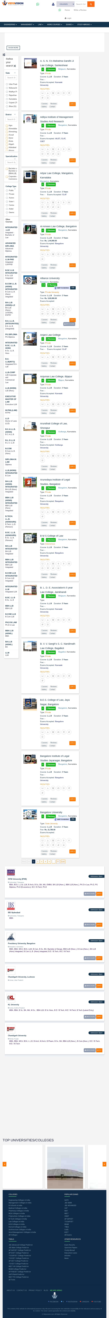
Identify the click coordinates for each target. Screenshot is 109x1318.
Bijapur (61, 380)
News (66, 1258)
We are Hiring (56, 1290)
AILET (57, 139)
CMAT (66, 1216)
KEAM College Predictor (17, 1269)
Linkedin (85, 1302)
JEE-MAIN (68, 1203)
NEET (66, 1213)
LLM (7, 653)
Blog (46, 1290)
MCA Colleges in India (17, 1213)
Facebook (54, 1302)
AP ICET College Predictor (18, 1261)
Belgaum (62, 69)
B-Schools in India (15, 1205)
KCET (66, 1232)
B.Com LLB (10, 614)
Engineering (10, 24)
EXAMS (69, 24)
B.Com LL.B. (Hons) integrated (11, 286)
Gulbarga (62, 431)
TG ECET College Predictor (19, 1258)
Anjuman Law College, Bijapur (56, 376)
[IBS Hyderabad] (11, 906)
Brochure (70, 324)
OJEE (66, 1230)
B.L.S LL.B (10, 440)
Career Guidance (65, 30)
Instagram (72, 1302)
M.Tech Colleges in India (18, 1219)
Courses (44, 104)
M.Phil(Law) (11, 410)
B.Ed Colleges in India (17, 1224)
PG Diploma (11, 334)
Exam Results (69, 1245)
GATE (66, 1200)
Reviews (54, 104)
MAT (66, 1211)
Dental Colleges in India (17, 1227)
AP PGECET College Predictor (20, 1272)
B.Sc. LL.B (10, 597)
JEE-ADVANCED (70, 1205)
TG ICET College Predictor (18, 1264)
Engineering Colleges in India (19, 1200)
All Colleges (13, 1235)
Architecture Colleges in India (20, 1230)
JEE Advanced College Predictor (21, 1245)
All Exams (68, 1235)
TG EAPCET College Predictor (20, 1256)
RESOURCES (34, 30)
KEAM (66, 1224)
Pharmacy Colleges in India (19, 1211)
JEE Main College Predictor (19, 1248)
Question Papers (70, 1248)
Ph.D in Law (11, 622)
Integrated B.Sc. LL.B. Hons (11, 345)
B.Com (8, 448)
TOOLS (20, 30)
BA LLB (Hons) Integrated (11, 484)
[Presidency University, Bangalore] (11, 937)
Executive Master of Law (10, 399)
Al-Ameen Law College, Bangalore (58, 226)
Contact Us (22, 1290)
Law (40, 24)
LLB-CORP (10, 372)
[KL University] (11, 998)
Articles (8, 30)
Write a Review (80, 10)
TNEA (66, 1227)
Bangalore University (51, 812)
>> (58, 862)
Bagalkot (62, 652)
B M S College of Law (51, 535)
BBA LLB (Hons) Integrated (11, 500)
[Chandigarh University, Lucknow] (11, 970)
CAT (66, 1208)
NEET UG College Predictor (19, 1266)
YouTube (97, 1302)
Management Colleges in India (20, 1203)
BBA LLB (9, 606)
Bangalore (62, 125)
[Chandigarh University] (11, 1029)
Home (67, 10)
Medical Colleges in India (18, 1208)
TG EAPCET (68, 1222)
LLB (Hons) (10, 388)
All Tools (12, 1280)
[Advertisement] (25, 1098)
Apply (72, 104)
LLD (7, 418)
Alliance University (50, 278)
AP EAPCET (68, 1219)
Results (48, 30)
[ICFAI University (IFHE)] (11, 872)
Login (68, 18)
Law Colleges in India (16, 1222)
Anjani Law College (50, 335)
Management (27, 24)
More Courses (54, 24)
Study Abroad (83, 24)
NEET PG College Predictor (19, 1277)
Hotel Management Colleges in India (22, 1232)
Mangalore (44, 181)
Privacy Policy (35, 1290)
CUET (42, 141)
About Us (11, 1290)
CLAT (63, 139)
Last (63, 862)
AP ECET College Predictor (19, 1253)
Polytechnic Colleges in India (19, 1216)
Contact (52, 107)
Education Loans (70, 1253)
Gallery (44, 107)
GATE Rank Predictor (16, 1274)
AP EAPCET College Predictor (20, 1250)
